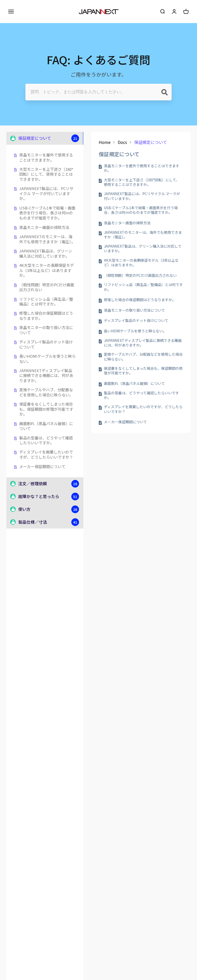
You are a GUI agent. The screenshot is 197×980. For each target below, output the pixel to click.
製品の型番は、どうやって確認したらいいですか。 (46, 440)
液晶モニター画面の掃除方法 (44, 227)
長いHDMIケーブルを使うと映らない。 (47, 359)
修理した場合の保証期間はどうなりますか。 (46, 316)
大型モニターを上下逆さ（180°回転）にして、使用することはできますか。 (46, 174)
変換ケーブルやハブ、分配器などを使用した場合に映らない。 (46, 392)
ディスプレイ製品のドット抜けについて (46, 344)
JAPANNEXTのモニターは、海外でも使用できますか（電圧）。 (47, 239)
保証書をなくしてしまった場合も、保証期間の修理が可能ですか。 (46, 409)
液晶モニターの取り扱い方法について (46, 330)
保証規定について (150, 142)
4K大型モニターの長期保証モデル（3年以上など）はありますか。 (46, 270)
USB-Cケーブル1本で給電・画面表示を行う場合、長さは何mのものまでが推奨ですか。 (47, 212)
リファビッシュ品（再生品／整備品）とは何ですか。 (46, 302)
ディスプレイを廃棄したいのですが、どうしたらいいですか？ (46, 454)
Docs (122, 142)
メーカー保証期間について (42, 466)
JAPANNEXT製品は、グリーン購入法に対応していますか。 (45, 253)
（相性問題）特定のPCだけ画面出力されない (46, 287)
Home (105, 142)
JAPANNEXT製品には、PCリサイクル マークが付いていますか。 (46, 193)
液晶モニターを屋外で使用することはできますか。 (46, 157)
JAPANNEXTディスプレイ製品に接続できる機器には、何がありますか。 (46, 375)
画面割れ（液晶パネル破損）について (46, 426)
